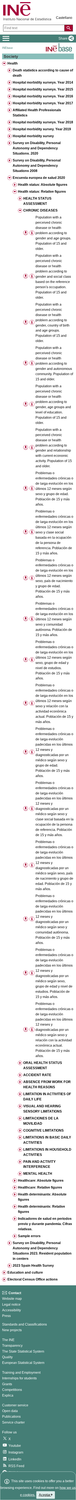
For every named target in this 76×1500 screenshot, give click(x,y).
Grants (7, 1384)
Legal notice (11, 1304)
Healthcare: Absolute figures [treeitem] (41, 1180)
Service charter (13, 1422)
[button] (65, 38)
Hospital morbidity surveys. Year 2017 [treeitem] (43, 103)
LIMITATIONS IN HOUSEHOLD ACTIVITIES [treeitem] (47, 1152)
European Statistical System (23, 1362)
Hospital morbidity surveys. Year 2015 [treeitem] (43, 89)
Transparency (12, 1345)
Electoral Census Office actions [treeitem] (32, 1279)
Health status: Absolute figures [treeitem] (42, 184)
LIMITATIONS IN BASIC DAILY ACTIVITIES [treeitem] (47, 1140)
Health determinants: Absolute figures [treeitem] (42, 1197)
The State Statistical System (23, 1351)
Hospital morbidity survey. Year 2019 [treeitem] (42, 129)
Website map (12, 1298)
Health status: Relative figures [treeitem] (42, 191)
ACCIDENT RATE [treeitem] (37, 1075)
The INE (8, 1340)
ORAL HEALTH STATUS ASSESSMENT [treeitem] (42, 1065)
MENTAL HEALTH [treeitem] (37, 1173)
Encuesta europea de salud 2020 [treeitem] (39, 177)
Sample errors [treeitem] (29, 1236)
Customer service (15, 1405)
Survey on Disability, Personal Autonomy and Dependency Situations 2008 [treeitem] (37, 166)
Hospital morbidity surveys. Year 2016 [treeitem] (43, 96)
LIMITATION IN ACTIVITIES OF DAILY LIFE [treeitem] (47, 1096)
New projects (12, 1330)
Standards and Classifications (24, 1324)
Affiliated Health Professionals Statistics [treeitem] (37, 112)
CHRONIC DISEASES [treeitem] (40, 210)
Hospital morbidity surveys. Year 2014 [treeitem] (43, 82)
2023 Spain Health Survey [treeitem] (33, 1265)
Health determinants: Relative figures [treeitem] (41, 1209)
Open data (10, 1411)
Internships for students (19, 1378)
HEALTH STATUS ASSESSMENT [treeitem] (37, 201)
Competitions (12, 1390)
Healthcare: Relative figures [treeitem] (40, 1187)
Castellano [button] (64, 17)
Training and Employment (21, 1372)
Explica (7, 1395)
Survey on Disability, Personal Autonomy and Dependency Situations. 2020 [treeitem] (37, 148)
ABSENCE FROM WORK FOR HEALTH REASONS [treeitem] (47, 1084)
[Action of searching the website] (68, 28)
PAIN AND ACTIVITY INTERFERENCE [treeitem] (39, 1164)
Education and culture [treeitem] (25, 1272)
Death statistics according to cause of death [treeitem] (43, 72)
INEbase (7, 47)
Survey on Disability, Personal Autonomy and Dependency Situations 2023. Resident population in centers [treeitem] (42, 1250)
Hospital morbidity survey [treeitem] (33, 136)
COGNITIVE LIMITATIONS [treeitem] (43, 1130)
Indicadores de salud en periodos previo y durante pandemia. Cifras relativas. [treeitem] (45, 1224)
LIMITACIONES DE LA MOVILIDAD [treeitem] (40, 1121)
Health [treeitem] (12, 63)
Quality (7, 1357)
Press (6, 1316)
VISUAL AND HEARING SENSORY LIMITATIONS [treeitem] (42, 1108)
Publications (11, 1416)
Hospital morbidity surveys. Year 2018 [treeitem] (43, 122)
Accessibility (11, 1310)
